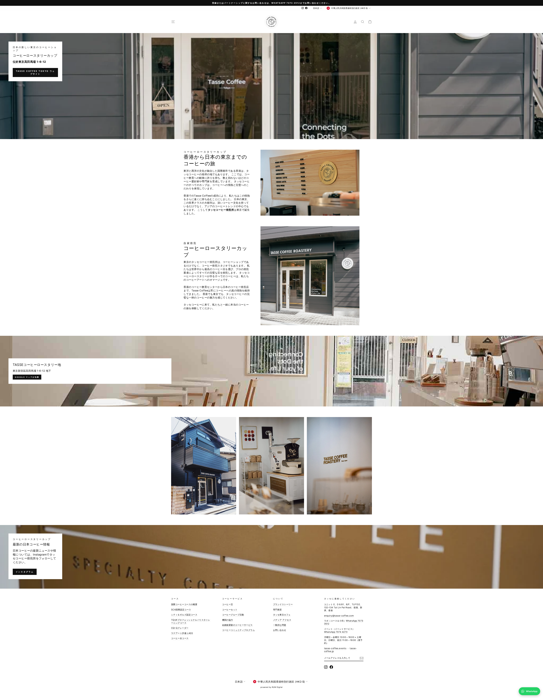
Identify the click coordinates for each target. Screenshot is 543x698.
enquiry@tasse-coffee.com (339, 615)
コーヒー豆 (227, 604)
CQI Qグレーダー (179, 628)
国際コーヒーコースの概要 (184, 604)
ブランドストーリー (283, 604)
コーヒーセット (229, 609)
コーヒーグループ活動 (233, 614)
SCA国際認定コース (181, 609)
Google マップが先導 (27, 377)
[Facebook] (331, 667)
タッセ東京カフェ (282, 614)
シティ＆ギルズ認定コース (184, 614)
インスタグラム (25, 572)
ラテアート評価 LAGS (182, 633)
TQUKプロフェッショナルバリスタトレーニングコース (190, 621)
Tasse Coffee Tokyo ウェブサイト (35, 72)
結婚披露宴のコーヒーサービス (237, 625)
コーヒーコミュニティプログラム (238, 630)
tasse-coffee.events (335, 648)
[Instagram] (325, 667)
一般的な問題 (279, 625)
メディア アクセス (282, 620)
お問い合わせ (279, 630)
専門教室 (277, 609)
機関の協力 (227, 620)
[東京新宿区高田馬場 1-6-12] (271, 371)
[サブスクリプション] (361, 658)
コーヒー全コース (180, 638)
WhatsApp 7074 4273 (336, 632)
